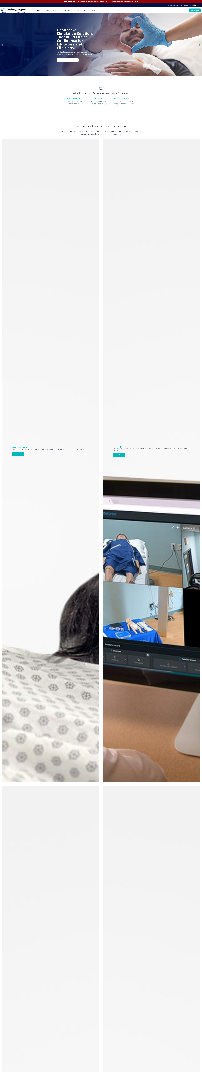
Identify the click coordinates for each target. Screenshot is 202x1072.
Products (37, 10)
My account (171, 5)
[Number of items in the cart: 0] (199, 5)
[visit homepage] (16, 10)
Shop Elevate (194, 10)
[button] (2, 45)
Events (84, 10)
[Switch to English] (191, 5)
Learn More (17, 454)
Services (55, 10)
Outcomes (46, 10)
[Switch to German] (195, 5)
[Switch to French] (193, 5)
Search (186, 5)
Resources (76, 10)
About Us (179, 5)
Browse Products (133, 2)
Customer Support (66, 10)
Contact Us (93, 10)
